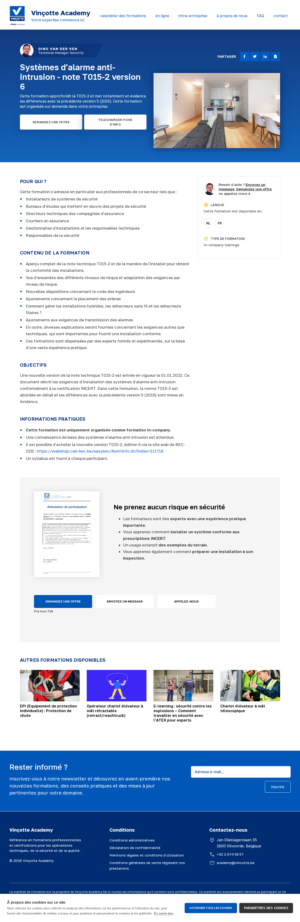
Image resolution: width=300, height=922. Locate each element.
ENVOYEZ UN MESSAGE (125, 601)
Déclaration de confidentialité (134, 847)
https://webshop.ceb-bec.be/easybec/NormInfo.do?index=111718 (100, 451)
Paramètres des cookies (266, 908)
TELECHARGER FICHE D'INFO (115, 122)
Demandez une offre (254, 189)
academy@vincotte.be (236, 863)
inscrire (277, 786)
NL (208, 223)
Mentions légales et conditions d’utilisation (146, 855)
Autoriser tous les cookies (210, 908)
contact (281, 15)
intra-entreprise (193, 15)
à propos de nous (232, 15)
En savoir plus (163, 913)
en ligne (162, 15)
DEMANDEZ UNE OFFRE (51, 122)
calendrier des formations (123, 15)
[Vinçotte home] (17, 16)
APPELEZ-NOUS (186, 601)
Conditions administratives (132, 840)
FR (220, 223)
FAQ (260, 15)
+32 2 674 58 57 (230, 854)
